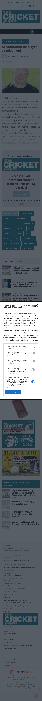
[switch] (33, 353)
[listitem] (21, 347)
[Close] (37, 306)
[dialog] (21, 351)
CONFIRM (12, 392)
